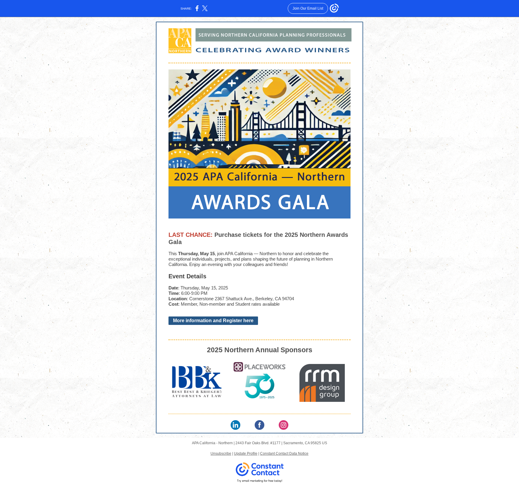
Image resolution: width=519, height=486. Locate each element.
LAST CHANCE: (191, 234)
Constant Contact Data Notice (284, 453)
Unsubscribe (221, 453)
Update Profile (245, 453)
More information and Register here (213, 320)
